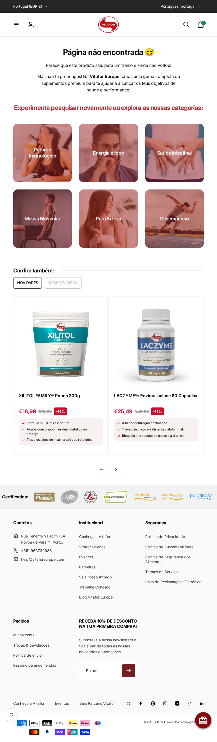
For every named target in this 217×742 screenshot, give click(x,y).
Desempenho (174, 218)
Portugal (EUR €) (27, 6)
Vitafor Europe (164, 722)
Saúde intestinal (174, 153)
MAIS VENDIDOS (63, 282)
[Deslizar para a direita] (115, 469)
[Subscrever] (128, 670)
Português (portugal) (179, 6)
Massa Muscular (42, 218)
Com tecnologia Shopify (189, 722)
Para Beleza (108, 218)
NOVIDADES (27, 282)
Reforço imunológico (42, 153)
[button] (16, 24)
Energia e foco (108, 153)
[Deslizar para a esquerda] (101, 469)
